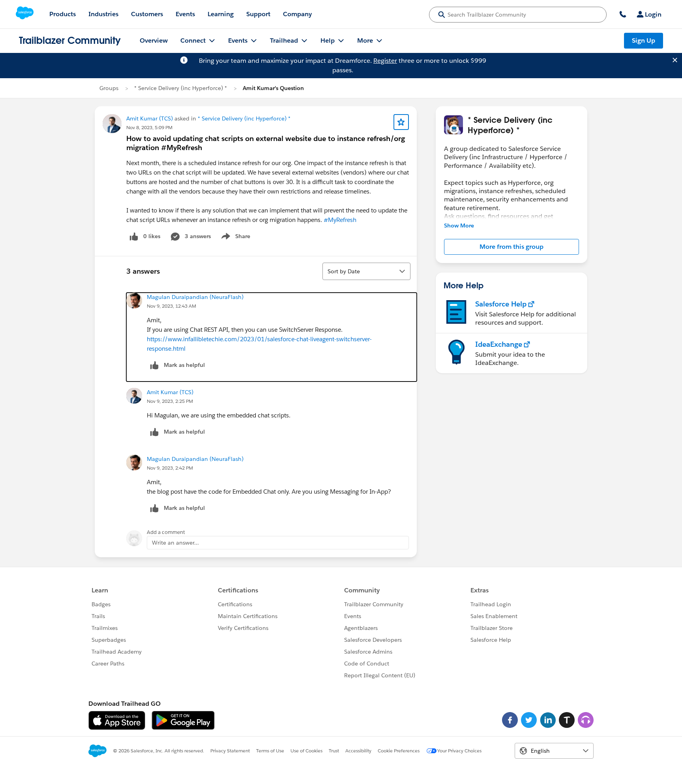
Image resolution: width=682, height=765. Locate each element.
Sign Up (643, 40)
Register (385, 60)
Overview (154, 40)
